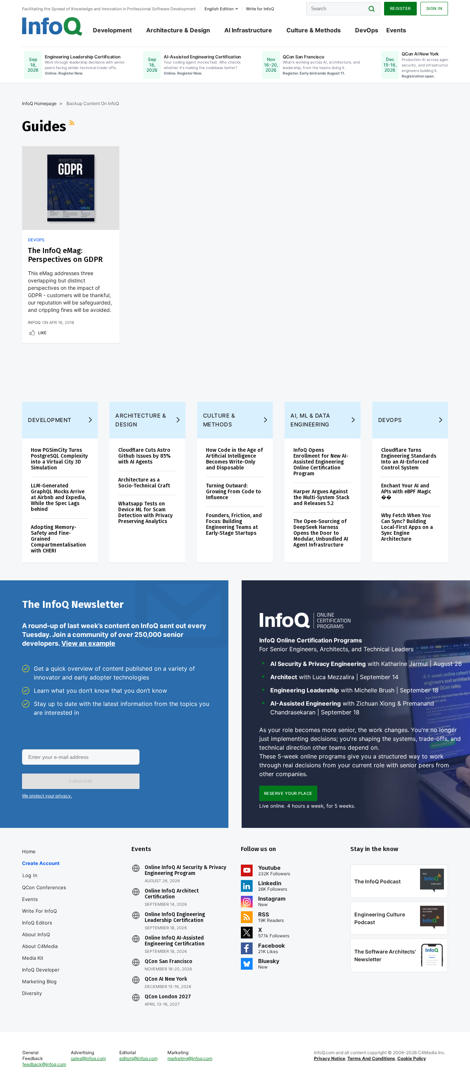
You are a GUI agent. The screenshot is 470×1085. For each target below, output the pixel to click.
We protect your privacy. (47, 796)
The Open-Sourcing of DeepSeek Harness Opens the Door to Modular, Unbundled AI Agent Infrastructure (320, 533)
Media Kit (32, 958)
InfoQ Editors (37, 923)
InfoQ (34, 322)
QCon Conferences (44, 887)
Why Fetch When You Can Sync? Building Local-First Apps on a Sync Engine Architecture (407, 527)
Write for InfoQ (39, 911)
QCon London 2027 (168, 997)
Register (400, 8)
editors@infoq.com (138, 1058)
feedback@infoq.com (44, 1064)
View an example (88, 643)
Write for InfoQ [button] (260, 8)
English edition (219, 8)
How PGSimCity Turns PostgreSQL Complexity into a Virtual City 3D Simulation (59, 459)
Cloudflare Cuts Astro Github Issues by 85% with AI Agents (144, 456)
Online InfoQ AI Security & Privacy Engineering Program (185, 870)
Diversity (32, 993)
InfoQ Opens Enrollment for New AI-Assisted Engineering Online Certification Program (320, 462)
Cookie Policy (411, 1058)
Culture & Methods (313, 30)
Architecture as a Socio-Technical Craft (144, 483)
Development (112, 30)
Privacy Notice (329, 1058)
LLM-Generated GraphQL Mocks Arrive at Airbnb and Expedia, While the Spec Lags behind (58, 497)
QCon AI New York (166, 979)
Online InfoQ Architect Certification (172, 894)
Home (29, 851)
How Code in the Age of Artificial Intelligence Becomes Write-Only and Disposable (234, 459)
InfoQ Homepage (39, 103)
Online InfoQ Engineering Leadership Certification (175, 917)
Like (42, 332)
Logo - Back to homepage (52, 26)
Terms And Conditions (371, 1058)
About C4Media (40, 946)
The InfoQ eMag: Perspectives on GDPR (65, 255)
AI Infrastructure (248, 30)
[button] (81, 781)
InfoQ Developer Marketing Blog (40, 975)
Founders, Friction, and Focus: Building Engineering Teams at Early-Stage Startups (234, 524)
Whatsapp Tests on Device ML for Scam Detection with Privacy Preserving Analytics (145, 513)
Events (396, 30)
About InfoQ (36, 934)
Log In (29, 875)
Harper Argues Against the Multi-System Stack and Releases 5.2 (321, 498)
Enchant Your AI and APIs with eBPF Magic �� (406, 492)
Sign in (434, 8)
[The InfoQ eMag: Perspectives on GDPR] (70, 188)
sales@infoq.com (88, 1058)
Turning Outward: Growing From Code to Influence (233, 492)
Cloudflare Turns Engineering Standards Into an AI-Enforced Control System (408, 459)
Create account (40, 863)
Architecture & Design (178, 30)
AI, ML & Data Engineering (310, 420)
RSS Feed (73, 126)
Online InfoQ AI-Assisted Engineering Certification (175, 941)
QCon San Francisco (168, 962)
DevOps (366, 30)
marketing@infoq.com (189, 1058)
